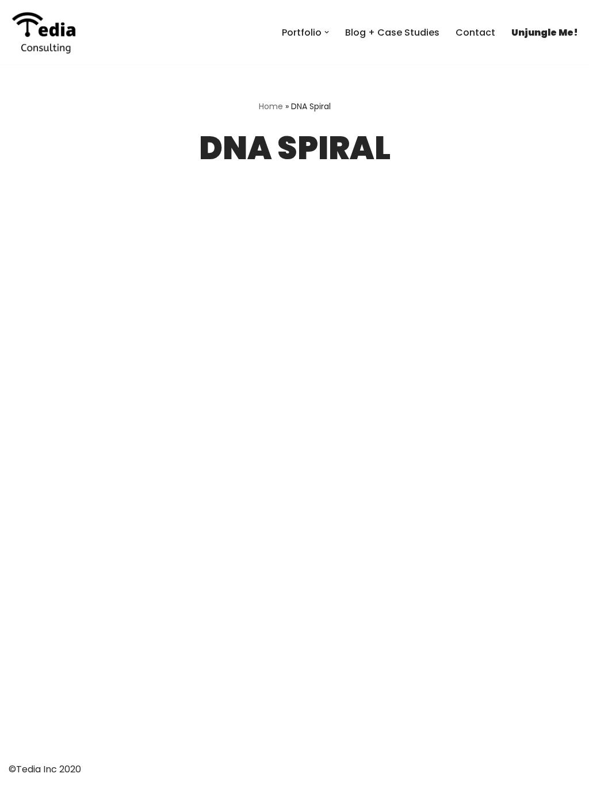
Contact (475, 32)
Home (271, 106)
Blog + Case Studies (392, 32)
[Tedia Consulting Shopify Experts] (43, 32)
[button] (326, 32)
